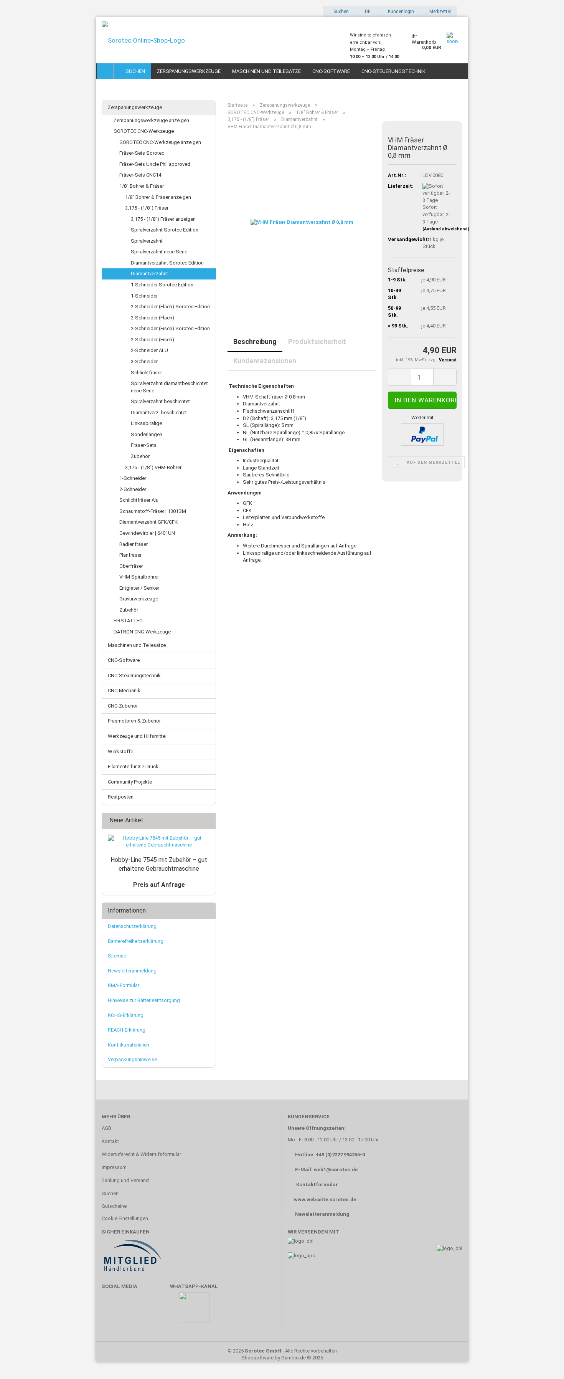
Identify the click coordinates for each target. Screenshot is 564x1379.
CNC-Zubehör (123, 706)
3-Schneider (144, 361)
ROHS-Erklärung (125, 1015)
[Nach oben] (542, 1362)
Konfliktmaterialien (128, 1045)
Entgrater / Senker (139, 588)
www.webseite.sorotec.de (325, 1199)
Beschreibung (255, 341)
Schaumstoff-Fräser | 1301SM (152, 511)
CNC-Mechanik (124, 690)
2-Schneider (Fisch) (152, 339)
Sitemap (117, 956)
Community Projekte (130, 782)
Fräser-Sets (144, 445)
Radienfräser (133, 544)
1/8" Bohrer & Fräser (141, 186)
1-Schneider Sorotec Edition (162, 285)
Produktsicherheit (317, 341)
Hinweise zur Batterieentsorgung (144, 1000)
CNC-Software (331, 71)
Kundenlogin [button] (400, 11)
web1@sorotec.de (336, 1169)
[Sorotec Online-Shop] (220, 40)
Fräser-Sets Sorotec (141, 153)
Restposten (121, 797)
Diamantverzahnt (149, 273)
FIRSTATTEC (128, 620)
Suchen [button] (340, 11)
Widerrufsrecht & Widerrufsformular (141, 1154)
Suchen (134, 71)
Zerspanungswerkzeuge (189, 71)
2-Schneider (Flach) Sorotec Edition (170, 306)
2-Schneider (132, 489)
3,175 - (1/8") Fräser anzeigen (163, 219)
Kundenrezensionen (264, 361)
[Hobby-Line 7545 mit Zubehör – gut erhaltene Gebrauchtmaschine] (159, 842)
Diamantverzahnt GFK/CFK (148, 522)
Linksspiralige (146, 423)
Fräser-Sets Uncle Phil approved (154, 164)
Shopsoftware (257, 1358)
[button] (365, 11)
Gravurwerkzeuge (138, 599)
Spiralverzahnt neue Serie (159, 252)
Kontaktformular (317, 1184)
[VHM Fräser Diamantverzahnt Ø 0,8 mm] (302, 222)
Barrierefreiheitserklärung (135, 941)
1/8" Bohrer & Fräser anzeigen (158, 197)
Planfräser (130, 555)
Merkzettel (439, 11)
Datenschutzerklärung (132, 926)
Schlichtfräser (146, 372)
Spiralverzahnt (147, 241)
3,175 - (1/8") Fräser (146, 208)
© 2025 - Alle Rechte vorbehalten (282, 1351)
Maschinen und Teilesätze (266, 71)
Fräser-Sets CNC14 (140, 175)
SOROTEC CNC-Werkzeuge (144, 131)
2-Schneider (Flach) (152, 318)
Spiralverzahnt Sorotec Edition (164, 230)
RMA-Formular (123, 985)
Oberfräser (131, 566)
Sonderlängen (146, 434)
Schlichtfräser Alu (138, 500)
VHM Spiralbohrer (139, 577)
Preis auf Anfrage (159, 884)
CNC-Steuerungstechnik (393, 71)
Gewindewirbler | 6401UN (147, 533)
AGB (106, 1128)
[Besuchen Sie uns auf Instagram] (156, 1311)
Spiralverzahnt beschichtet (160, 401)
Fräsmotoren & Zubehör (134, 721)
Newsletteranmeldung (132, 971)
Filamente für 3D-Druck (133, 766)
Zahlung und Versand (125, 1180)
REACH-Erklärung (126, 1030)
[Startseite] (105, 71)
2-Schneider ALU (149, 350)
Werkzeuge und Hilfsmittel (137, 736)
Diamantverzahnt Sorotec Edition (167, 263)
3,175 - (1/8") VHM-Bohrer (153, 467)
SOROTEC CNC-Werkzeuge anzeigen (160, 142)
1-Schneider (144, 296)
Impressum (114, 1167)
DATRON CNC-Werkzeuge (142, 632)
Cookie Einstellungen (125, 1218)
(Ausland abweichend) (445, 229)
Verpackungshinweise (132, 1059)
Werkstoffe (120, 751)
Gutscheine (114, 1206)
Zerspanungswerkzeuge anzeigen (151, 120)
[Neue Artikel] (207, 820)
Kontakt (110, 1141)
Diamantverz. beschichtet (159, 412)
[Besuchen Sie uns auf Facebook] (111, 1311)
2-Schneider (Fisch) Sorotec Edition (170, 328)
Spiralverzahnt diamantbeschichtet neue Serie (169, 387)
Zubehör (140, 456)
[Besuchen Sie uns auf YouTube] (134, 1311)
